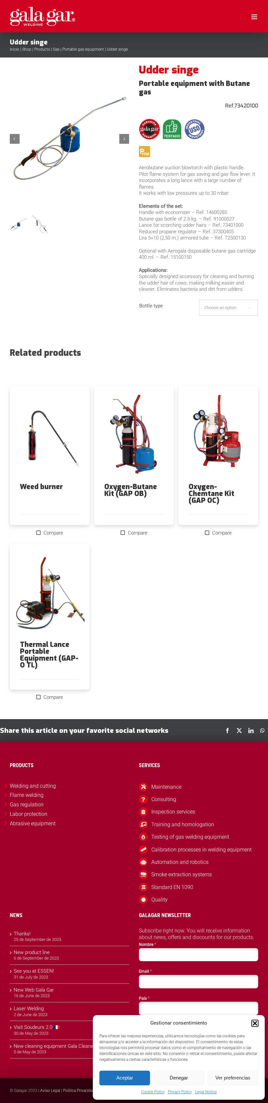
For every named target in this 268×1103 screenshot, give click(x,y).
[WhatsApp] (262, 730)
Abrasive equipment (33, 823)
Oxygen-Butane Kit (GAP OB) (130, 490)
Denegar (179, 1077)
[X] (239, 730)
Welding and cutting (33, 786)
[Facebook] (227, 730)
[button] (255, 1023)
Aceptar (124, 1077)
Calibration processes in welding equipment (201, 850)
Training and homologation (182, 824)
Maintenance (166, 787)
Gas (56, 49)
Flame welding (26, 795)
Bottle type (151, 306)
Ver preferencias (232, 1077)
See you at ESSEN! (34, 971)
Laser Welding (29, 1009)
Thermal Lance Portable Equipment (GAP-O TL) (49, 655)
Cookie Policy (153, 1092)
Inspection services (173, 812)
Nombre (147, 944)
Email (145, 971)
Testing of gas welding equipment (190, 837)
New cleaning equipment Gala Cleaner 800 (59, 1046)
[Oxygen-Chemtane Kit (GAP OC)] (218, 435)
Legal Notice (206, 1092)
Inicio (14, 49)
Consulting (163, 799)
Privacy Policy (180, 1092)
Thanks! (22, 934)
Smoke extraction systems (181, 874)
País (144, 998)
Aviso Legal (50, 1090)
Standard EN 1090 (172, 887)
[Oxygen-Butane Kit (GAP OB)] (134, 435)
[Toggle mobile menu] (254, 16)
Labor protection (28, 814)
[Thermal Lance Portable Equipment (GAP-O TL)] (50, 592)
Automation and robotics (180, 862)
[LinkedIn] (251, 730)
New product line (32, 952)
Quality (159, 900)
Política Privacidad (79, 1090)
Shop (26, 49)
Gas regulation (26, 804)
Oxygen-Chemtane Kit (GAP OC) (211, 493)
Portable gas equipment (83, 49)
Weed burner (41, 486)
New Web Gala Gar (34, 990)
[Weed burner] (50, 435)
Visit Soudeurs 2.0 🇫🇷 (37, 1027)
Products (42, 49)
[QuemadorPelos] (69, 138)
